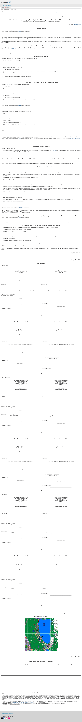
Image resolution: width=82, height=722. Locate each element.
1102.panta (48, 33)
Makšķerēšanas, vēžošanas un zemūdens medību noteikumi (22, 48)
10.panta (75, 25)
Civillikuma (44, 33)
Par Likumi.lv (10, 716)
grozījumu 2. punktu (77, 138)
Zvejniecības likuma (77, 24)
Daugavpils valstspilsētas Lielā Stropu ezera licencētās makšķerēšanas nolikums (48, 12)
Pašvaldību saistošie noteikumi (7, 712)
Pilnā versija (4, 716)
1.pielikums (8, 84)
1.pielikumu (52, 33)
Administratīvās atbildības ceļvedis (8, 713)
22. (63, 199)
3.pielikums (54, 150)
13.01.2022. (49, 21)
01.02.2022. (71, 138)
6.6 (9, 136)
